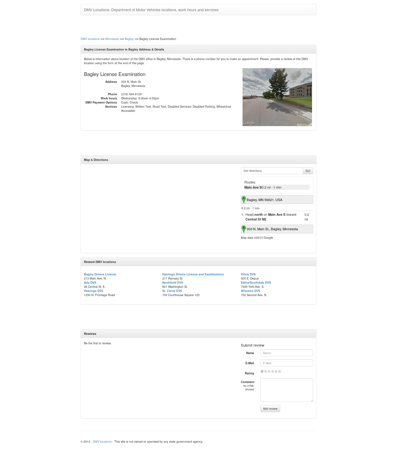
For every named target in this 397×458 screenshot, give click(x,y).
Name (250, 353)
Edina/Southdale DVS (256, 282)
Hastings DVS (93, 291)
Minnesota (112, 39)
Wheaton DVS (250, 291)
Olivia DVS (248, 274)
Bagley (129, 39)
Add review (270, 408)
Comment (247, 385)
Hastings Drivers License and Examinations (193, 274)
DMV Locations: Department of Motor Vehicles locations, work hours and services (151, 9)
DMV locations (90, 39)
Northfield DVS (172, 282)
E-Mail (249, 363)
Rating (249, 373)
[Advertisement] (198, 25)
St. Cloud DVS (172, 291)
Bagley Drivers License (100, 274)
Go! (308, 171)
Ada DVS (90, 282)
